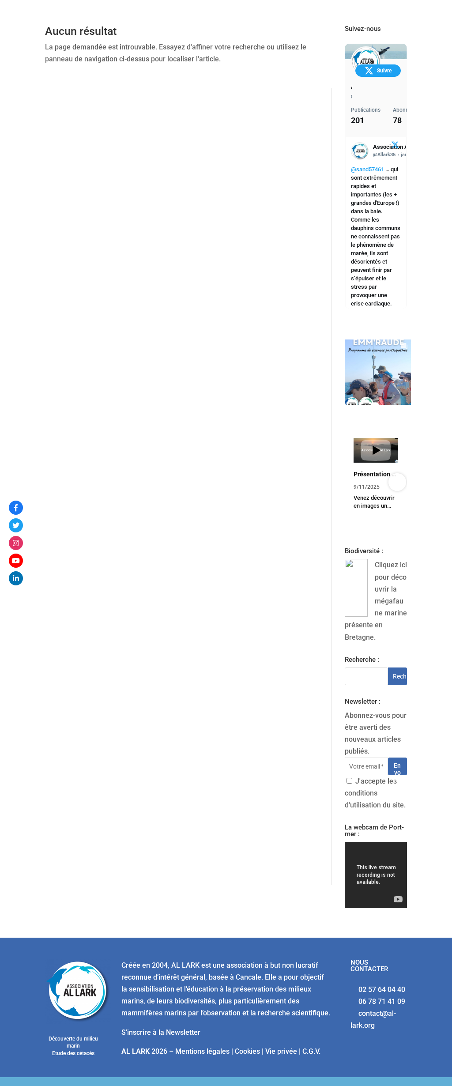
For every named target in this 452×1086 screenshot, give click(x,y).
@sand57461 (367, 169)
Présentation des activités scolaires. (376, 474)
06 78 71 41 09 (381, 1001)
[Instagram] (16, 543)
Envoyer (397, 768)
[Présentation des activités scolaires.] (376, 450)
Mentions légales (202, 1051)
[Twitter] (16, 525)
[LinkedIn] (16, 578)
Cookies (247, 1051)
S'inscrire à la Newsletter (160, 1032)
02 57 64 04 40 (381, 989)
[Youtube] (16, 561)
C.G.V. (311, 1051)
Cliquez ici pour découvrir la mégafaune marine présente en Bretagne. (376, 601)
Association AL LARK (351, 85)
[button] (354, 482)
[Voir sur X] (395, 146)
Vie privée (281, 1051)
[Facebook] (16, 508)
